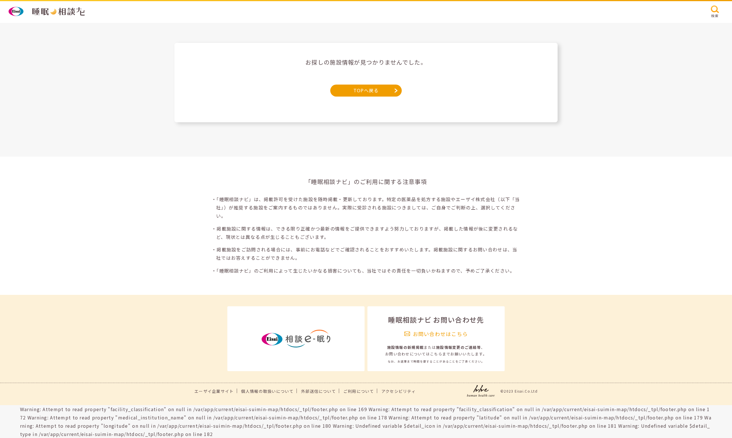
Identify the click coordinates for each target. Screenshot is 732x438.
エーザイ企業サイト (214, 391)
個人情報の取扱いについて (267, 391)
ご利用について (358, 391)
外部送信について (318, 391)
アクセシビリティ (398, 391)
